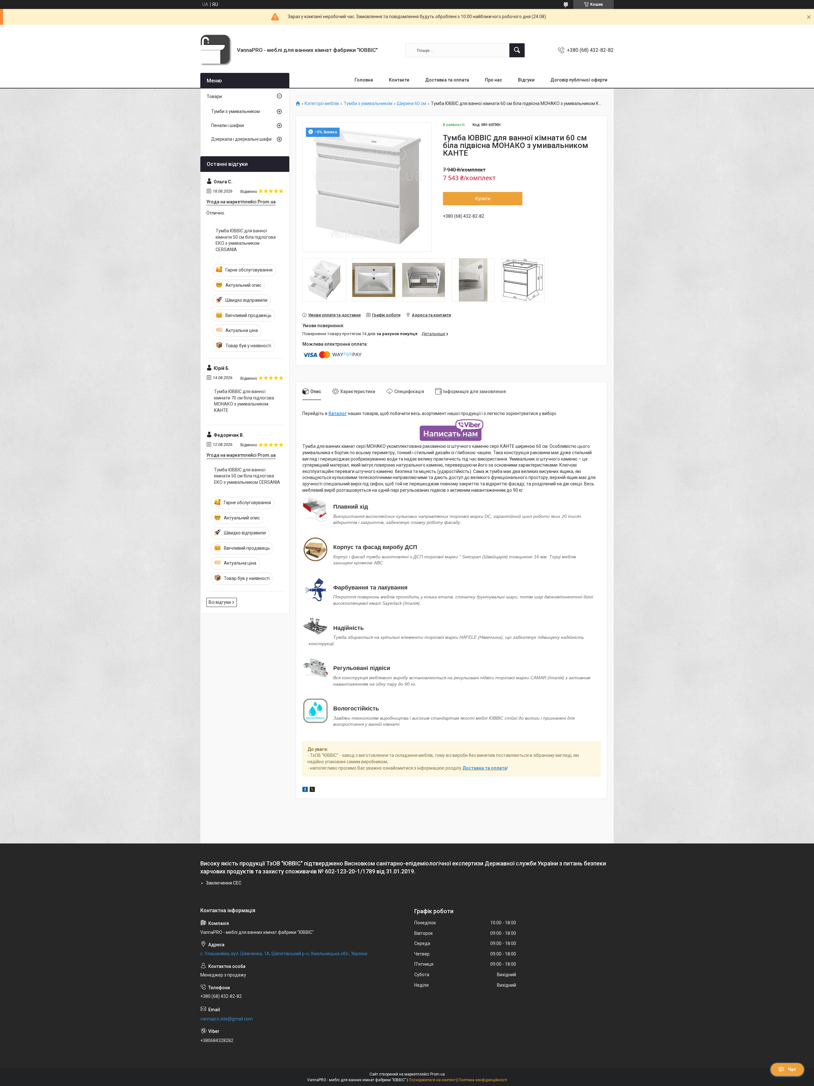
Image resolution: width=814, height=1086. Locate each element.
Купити (482, 198)
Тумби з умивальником (368, 103)
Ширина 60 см (411, 103)
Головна (364, 79)
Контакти (399, 79)
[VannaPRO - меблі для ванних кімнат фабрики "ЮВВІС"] (216, 50)
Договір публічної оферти (578, 79)
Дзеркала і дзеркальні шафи (241, 139)
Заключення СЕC (223, 882)
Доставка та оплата (447, 79)
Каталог (337, 413)
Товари (214, 96)
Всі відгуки (220, 602)
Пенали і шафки (227, 125)
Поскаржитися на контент (432, 1080)
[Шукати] (517, 50)
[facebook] (305, 790)
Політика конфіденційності (483, 1080)
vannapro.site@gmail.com (226, 1018)
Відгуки (526, 79)
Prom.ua (437, 1074)
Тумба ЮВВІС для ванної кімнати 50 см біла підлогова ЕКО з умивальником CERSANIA (246, 240)
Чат (792, 1069)
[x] (312, 790)
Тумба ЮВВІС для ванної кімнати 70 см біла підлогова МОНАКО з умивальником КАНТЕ (244, 401)
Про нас (493, 79)
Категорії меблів (322, 103)
